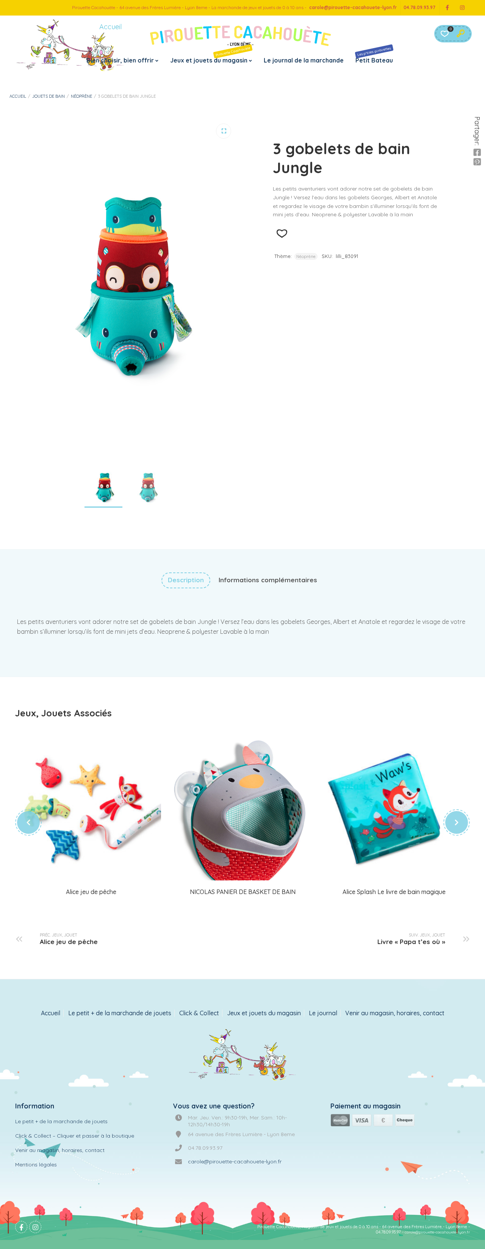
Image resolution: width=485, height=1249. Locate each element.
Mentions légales (36, 1164)
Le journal (323, 1013)
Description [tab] (186, 580)
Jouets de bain (48, 96)
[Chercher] (460, 33)
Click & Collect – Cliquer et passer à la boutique (74, 1135)
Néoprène (81, 96)
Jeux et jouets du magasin (210, 54)
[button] (223, 131)
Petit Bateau (374, 55)
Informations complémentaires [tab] (268, 580)
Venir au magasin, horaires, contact (394, 1013)
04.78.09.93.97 (419, 7)
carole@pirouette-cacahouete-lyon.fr (353, 7)
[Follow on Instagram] (462, 8)
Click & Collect (199, 1013)
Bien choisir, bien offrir (120, 60)
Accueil (17, 96)
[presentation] (28, 822)
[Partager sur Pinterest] (477, 162)
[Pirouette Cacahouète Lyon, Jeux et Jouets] (243, 1055)
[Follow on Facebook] (447, 8)
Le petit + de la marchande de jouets (119, 1013)
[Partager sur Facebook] (477, 152)
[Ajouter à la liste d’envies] (282, 233)
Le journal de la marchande (304, 60)
